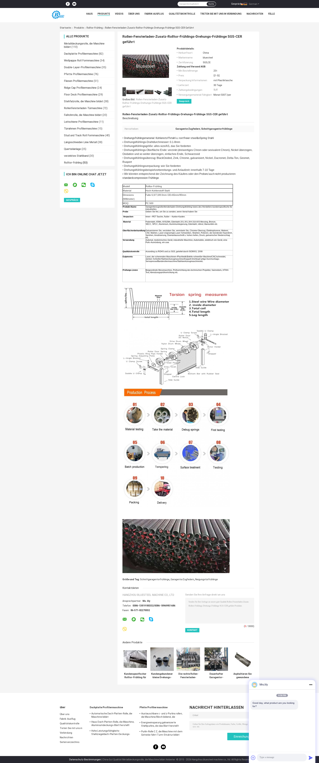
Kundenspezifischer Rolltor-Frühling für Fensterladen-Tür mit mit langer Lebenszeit (135, 676)
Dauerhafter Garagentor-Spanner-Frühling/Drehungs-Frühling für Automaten (216, 676)
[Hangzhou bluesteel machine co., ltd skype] (94, 185)
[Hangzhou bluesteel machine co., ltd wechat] (86, 185)
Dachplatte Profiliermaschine (81, 53)
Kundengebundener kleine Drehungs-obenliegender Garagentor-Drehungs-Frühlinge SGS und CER (162, 676)
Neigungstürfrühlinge (206, 579)
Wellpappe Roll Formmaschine (81, 60)
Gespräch (236, 3)
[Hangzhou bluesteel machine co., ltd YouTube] (74, 4)
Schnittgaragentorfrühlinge (154, 579)
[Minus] (311, 685)
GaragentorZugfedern (182, 579)
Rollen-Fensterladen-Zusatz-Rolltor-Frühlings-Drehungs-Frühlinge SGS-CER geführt (147, 103)
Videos (119, 13)
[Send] (310, 757)
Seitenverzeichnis (69, 742)
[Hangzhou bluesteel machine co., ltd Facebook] (68, 4)
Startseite (65, 27)
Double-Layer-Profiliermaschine (82, 67)
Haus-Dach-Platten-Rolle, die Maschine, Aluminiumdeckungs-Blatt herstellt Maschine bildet (112, 724)
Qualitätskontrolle (182, 13)
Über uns (134, 13)
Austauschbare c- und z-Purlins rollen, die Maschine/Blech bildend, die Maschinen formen (161, 715)
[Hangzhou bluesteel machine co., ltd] (57, 15)
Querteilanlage (72, 149)
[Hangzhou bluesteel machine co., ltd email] (68, 185)
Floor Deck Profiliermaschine (81, 94)
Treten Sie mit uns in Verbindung (221, 13)
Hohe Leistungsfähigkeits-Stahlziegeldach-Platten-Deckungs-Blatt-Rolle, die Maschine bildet (110, 732)
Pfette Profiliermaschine (78, 74)
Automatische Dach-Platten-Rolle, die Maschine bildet (111, 715)
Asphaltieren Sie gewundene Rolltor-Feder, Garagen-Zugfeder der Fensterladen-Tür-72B (242, 676)
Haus (89, 13)
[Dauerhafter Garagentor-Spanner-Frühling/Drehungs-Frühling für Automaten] (216, 659)
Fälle (271, 13)
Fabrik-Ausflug (154, 13)
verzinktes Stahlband (76, 155)
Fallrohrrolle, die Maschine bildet (83, 115)
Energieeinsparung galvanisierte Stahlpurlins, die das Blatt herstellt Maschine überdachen (160, 724)
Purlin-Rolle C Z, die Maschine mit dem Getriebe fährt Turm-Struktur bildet (161, 733)
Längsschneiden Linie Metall (80, 142)
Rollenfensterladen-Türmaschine (83, 108)
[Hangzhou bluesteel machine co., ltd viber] (68, 191)
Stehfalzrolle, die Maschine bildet (83, 101)
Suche (211, 4)
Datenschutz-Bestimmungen (85, 759)
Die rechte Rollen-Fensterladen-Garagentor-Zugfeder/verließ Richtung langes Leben (188, 676)
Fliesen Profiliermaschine (78, 81)
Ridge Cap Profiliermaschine (80, 87)
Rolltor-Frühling (95, 27)
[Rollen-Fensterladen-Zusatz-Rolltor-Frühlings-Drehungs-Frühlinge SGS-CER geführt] (145, 67)
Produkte (104, 13)
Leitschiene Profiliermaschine (81, 121)
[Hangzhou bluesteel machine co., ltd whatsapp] (77, 185)
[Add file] (253, 757)
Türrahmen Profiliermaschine (80, 128)
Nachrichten (255, 13)
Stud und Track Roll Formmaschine (84, 135)
